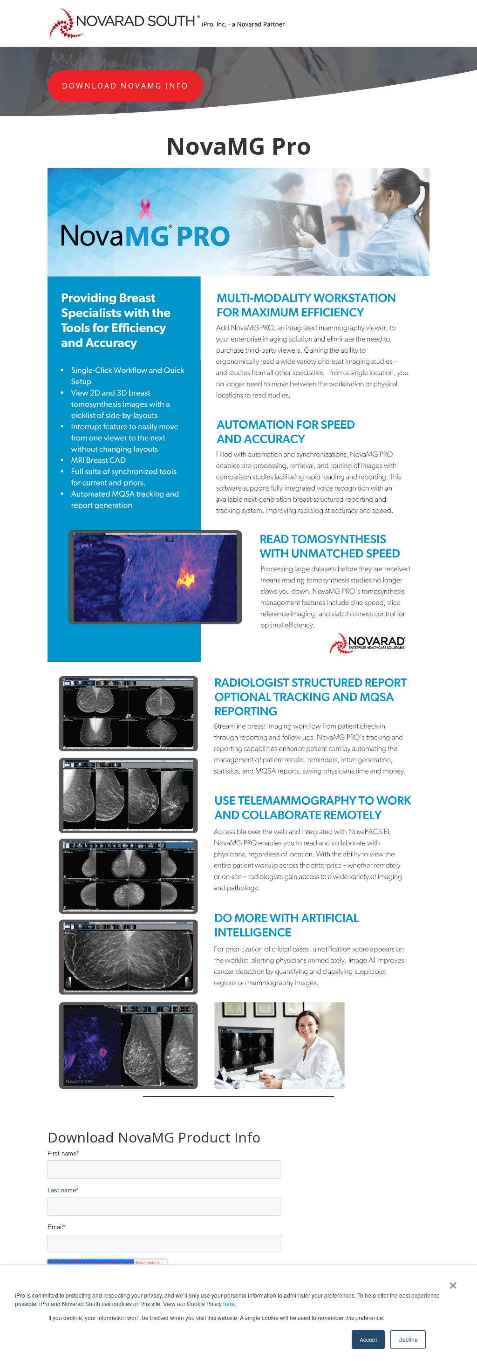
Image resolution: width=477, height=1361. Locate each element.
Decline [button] (408, 1339)
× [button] (453, 1282)
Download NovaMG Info (125, 86)
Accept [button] (368, 1339)
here (229, 1303)
